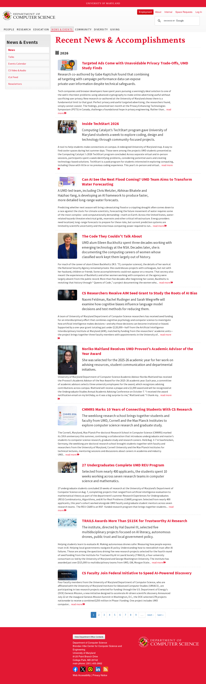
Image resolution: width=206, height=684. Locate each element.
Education (41, 29)
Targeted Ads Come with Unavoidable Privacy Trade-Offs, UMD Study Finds (135, 65)
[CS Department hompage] (168, 640)
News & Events (62, 29)
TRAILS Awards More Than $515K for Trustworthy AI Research (134, 520)
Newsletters (15, 83)
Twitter (82, 669)
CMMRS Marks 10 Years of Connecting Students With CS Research (137, 409)
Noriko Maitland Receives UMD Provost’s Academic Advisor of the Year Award (137, 351)
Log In (199, 11)
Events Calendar (17, 63)
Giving (115, 29)
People (9, 29)
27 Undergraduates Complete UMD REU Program (123, 465)
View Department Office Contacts (89, 636)
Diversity (101, 29)
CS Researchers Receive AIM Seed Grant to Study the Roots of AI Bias (139, 293)
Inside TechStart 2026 (100, 123)
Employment (145, 11)
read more (158, 225)
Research (24, 29)
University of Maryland (103, 3)
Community (83, 29)
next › (150, 614)
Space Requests (183, 11)
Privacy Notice (100, 675)
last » (160, 614)
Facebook (75, 669)
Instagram (90, 669)
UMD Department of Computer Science (29, 15)
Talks (11, 56)
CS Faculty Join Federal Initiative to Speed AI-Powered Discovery (137, 572)
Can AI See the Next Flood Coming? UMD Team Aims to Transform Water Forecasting (137, 182)
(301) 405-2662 (94, 663)
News (11, 50)
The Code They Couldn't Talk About (112, 236)
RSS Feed (105, 669)
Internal (168, 11)
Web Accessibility (82, 675)
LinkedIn (98, 669)
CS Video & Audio (17, 70)
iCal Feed (13, 77)
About (158, 11)
